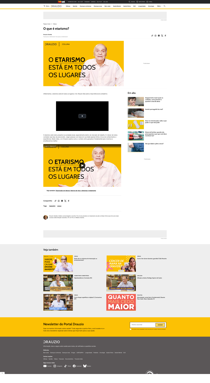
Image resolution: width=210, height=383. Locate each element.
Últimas (68, 6)
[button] (152, 35)
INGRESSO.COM (72, 1)
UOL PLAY (99, 1)
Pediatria (95, 352)
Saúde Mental (117, 6)
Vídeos (56, 359)
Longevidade (142, 6)
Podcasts (61, 359)
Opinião (75, 6)
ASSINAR (160, 325)
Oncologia (151, 6)
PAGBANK (87, 1)
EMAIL (150, 1)
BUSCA (133, 1)
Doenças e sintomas (85, 6)
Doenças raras (98, 6)
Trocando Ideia (79, 359)
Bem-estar (107, 6)
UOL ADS (105, 1)
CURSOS (93, 1)
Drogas (73, 352)
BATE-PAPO (142, 1)
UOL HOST (80, 1)
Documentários (69, 359)
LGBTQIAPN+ (80, 352)
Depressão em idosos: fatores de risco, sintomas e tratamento (76, 190)
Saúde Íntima (127, 6)
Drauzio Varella (47, 34)
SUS (134, 6)
